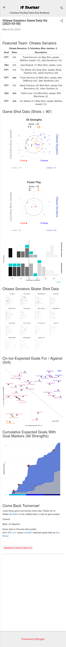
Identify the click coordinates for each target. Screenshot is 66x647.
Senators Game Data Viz (18, 547)
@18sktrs (14, 514)
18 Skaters (29, 7)
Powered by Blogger (33, 639)
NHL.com (12, 532)
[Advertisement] (33, 593)
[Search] (62, 8)
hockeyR (27, 532)
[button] (62, 21)
